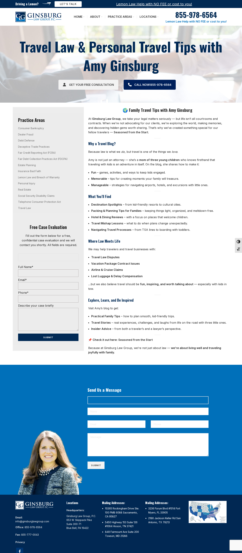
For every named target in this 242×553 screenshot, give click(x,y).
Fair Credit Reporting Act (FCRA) (37, 152)
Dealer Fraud (25, 134)
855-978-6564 (33, 527)
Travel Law (24, 208)
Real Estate (24, 189)
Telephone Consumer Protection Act (39, 201)
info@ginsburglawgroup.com (32, 521)
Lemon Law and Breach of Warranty (39, 177)
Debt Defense (26, 140)
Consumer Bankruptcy (31, 128)
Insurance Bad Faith (29, 171)
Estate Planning (27, 165)
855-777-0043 (30, 534)
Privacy (20, 542)
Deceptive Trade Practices (34, 146)
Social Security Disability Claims (36, 195)
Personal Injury (26, 183)
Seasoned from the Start (131, 132)
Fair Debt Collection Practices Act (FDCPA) (43, 158)
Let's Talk (68, 4)
